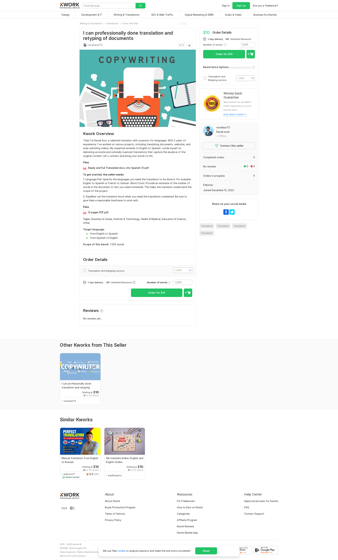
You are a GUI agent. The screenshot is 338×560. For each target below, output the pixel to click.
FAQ (246, 507)
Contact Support (254, 513)
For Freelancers (186, 501)
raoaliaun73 (223, 127)
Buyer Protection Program (120, 507)
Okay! (206, 550)
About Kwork (112, 501)
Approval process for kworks (261, 501)
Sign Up (241, 5)
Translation (207, 226)
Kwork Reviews (185, 526)
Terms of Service (115, 513)
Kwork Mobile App (187, 532)
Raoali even (223, 131)
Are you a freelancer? (265, 5)
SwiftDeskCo (115, 475)
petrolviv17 (69, 474)
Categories (183, 513)
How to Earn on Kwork (190, 507)
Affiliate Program (187, 520)
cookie (121, 550)
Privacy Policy (113, 520)
